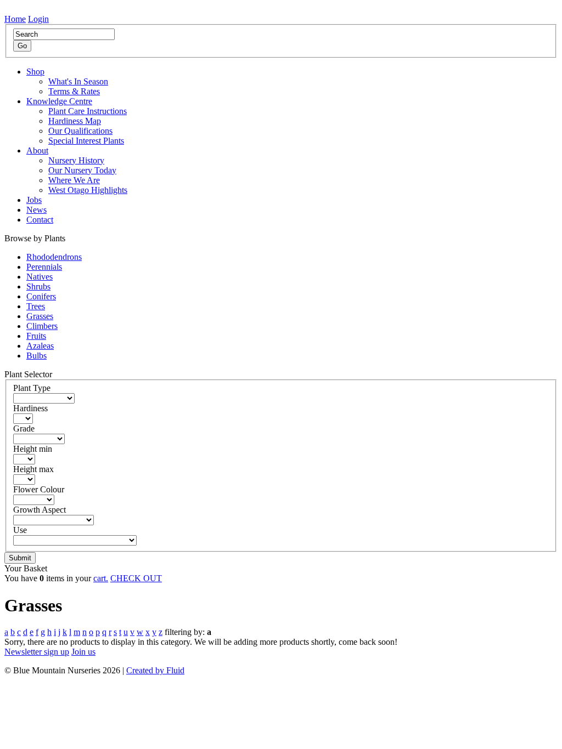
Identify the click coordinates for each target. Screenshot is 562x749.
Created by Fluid (155, 670)
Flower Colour (38, 489)
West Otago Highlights (87, 190)
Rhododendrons (54, 257)
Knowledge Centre (59, 101)
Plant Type (31, 388)
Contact (39, 219)
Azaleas (40, 345)
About (37, 150)
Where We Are (74, 180)
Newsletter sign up (36, 651)
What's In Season (78, 81)
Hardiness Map (74, 121)
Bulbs (36, 355)
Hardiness (30, 408)
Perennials (44, 266)
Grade (24, 428)
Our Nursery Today (82, 170)
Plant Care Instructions (87, 111)
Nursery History (76, 160)
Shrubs (38, 286)
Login (38, 19)
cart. (100, 578)
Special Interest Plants (86, 140)
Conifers (41, 296)
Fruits (36, 336)
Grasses (39, 316)
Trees (35, 306)
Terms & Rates (74, 91)
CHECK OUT (136, 578)
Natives (39, 276)
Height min (32, 448)
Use (20, 530)
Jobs (34, 200)
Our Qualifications (80, 130)
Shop (35, 71)
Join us (83, 651)
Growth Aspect (39, 509)
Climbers (42, 326)
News (36, 209)
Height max (33, 469)
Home (15, 19)
